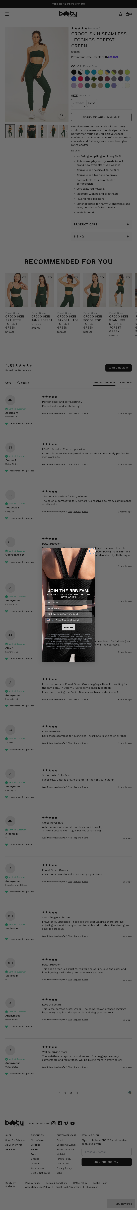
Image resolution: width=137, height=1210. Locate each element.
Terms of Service (79, 648)
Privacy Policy (64, 648)
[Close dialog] (92, 551)
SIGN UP (68, 627)
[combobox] (49, 620)
